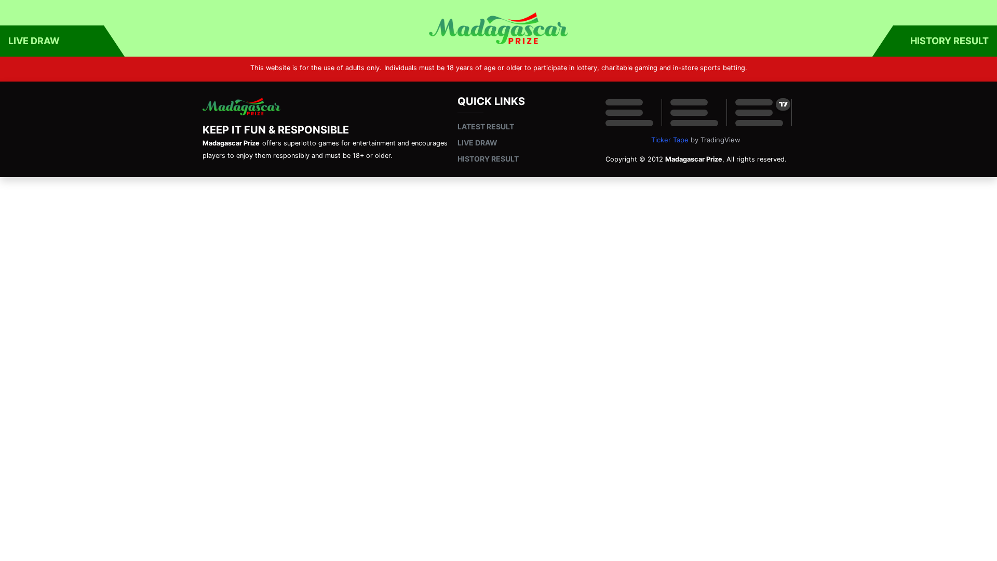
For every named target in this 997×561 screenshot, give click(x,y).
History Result (949, 40)
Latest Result (485, 126)
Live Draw (34, 40)
